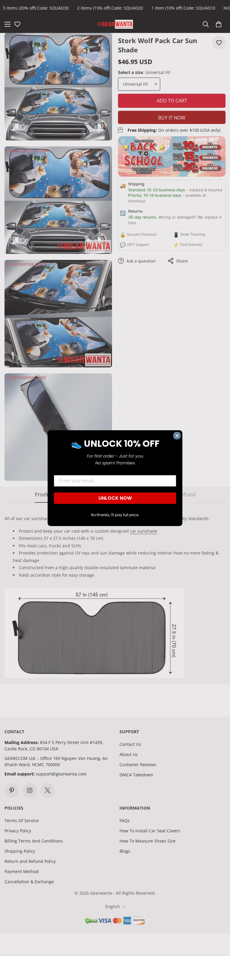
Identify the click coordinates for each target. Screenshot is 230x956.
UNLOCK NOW (115, 498)
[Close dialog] (177, 436)
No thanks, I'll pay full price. (115, 514)
